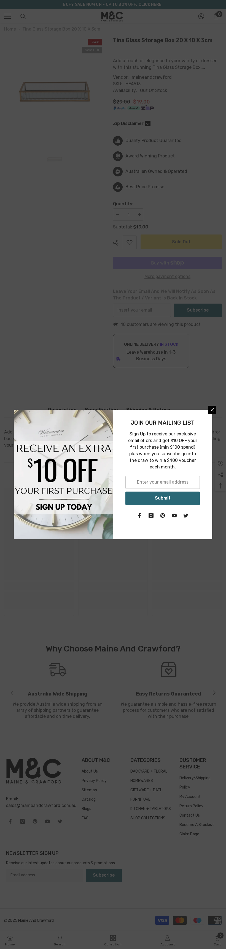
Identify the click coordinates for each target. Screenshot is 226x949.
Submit (163, 498)
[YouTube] (174, 515)
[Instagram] (151, 515)
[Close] (212, 410)
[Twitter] (186, 515)
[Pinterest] (162, 515)
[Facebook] (139, 515)
